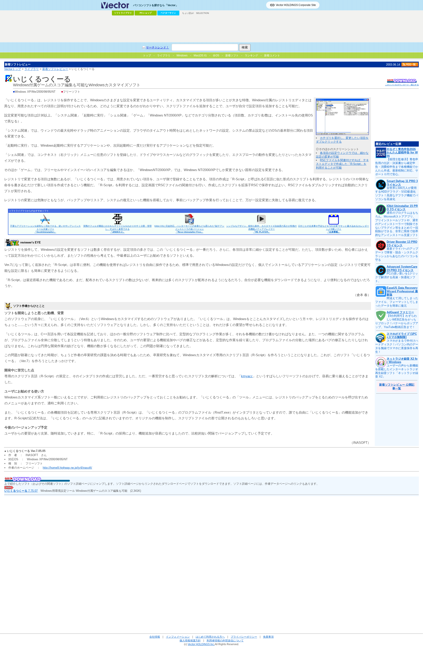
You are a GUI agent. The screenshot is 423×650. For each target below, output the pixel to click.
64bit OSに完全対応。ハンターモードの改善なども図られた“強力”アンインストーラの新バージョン (189, 229)
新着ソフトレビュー (55, 69)
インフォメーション (178, 636)
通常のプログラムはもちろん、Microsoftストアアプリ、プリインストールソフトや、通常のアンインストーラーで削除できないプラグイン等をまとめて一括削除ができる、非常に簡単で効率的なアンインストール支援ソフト (396, 224)
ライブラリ (31, 69)
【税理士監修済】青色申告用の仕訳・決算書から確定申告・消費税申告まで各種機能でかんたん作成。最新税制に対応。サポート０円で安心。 (396, 167)
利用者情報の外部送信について (225, 640)
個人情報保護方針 (190, 640)
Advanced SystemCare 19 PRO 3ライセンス (402, 268)
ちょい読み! (188, 13)
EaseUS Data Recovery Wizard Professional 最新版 (402, 291)
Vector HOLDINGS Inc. (201, 644)
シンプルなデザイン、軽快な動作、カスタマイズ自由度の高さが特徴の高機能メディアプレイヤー (261, 229)
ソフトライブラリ (123, 13)
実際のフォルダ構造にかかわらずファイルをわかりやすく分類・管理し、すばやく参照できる (117, 229)
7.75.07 (21, 490)
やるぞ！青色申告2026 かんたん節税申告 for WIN (402, 152)
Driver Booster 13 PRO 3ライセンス (402, 243)
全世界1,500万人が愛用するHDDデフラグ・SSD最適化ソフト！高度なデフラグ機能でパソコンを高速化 (396, 193)
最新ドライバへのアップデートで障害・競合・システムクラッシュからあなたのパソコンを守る (396, 254)
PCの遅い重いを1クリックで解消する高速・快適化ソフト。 (396, 277)
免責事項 (268, 636)
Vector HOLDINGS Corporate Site (296, 5)
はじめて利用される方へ (210, 636)
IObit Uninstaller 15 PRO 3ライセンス (402, 207)
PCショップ (146, 13)
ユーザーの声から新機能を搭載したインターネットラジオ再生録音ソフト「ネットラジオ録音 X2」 (396, 371)
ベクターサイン (168, 13)
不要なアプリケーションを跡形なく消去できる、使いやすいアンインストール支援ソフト (45, 229)
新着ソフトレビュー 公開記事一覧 (396, 386)
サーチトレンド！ (157, 47)
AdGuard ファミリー (400, 312)
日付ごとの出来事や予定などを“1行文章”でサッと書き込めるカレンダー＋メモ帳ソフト (333, 229)
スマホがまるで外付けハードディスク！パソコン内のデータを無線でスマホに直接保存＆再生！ (396, 346)
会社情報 (154, 636)
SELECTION (202, 13)
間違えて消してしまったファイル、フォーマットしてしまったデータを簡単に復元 (396, 301)
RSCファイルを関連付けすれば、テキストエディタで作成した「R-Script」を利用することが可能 (342, 163)
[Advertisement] (211, 29)
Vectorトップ (12, 69)
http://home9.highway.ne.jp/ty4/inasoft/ (67, 467)
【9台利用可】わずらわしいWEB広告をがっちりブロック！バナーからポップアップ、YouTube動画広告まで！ (396, 321)
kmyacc (247, 376)
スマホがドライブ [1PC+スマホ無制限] (402, 335)
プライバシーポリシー (244, 636)
